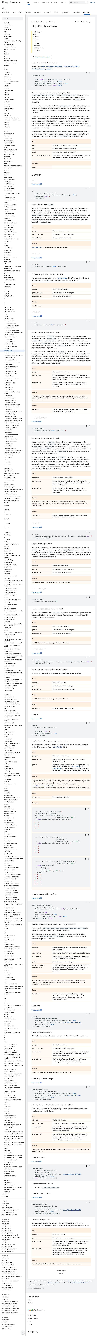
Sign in (92, 2)
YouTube (30, 1303)
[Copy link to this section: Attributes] (40, 163)
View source (36, 184)
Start (13, 12)
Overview (5, 12)
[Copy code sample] (89, 73)
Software (54, 2)
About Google (32, 1315)
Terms (30, 1324)
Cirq (28, 2)
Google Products (33, 1318)
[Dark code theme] (86, 73)
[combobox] (78, 2)
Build (20, 12)
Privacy (30, 1321)
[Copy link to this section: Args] (37, 141)
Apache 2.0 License (53, 1283)
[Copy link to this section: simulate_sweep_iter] (53, 1193)
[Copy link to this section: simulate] (42, 1006)
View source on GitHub (42, 57)
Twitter (30, 1300)
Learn (35, 2)
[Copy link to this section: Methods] (43, 175)
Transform (37, 12)
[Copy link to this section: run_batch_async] (48, 418)
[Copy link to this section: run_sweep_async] (48, 588)
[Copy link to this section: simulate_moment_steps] (55, 1079)
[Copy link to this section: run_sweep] (42, 523)
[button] (12, 1194)
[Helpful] (86, 21)
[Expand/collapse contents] (42, 32)
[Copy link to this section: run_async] (42, 254)
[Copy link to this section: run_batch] (42, 312)
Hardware (44, 2)
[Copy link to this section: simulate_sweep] (48, 1157)
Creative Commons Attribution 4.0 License (79, 1281)
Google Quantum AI (37, 21)
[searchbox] (12, 18)
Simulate (28, 12)
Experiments (65, 12)
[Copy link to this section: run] (36, 180)
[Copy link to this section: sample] (40, 715)
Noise (56, 12)
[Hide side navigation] (23, 1332)
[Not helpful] (89, 21)
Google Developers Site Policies (79, 1283)
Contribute (76, 12)
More (63, 2)
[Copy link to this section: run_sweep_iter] (47, 649)
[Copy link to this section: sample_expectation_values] (59, 894)
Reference (86, 12)
